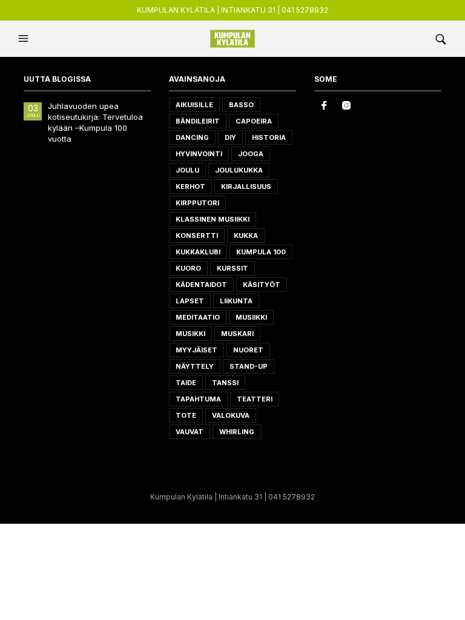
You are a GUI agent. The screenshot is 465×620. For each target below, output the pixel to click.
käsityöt (261, 284)
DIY (230, 137)
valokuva (230, 415)
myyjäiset (196, 350)
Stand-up (248, 366)
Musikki (190, 333)
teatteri (254, 399)
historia (269, 137)
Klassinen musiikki (212, 219)
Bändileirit (198, 121)
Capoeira (254, 121)
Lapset (190, 301)
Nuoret (248, 350)
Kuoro (188, 268)
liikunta (236, 301)
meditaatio (198, 317)
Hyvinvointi (199, 154)
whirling (236, 431)
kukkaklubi (198, 252)
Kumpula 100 (261, 252)
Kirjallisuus (246, 186)
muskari (237, 333)
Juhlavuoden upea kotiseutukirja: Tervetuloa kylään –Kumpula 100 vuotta (95, 122)
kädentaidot (201, 284)
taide (186, 382)
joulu (187, 170)
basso (241, 105)
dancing (192, 137)
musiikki (251, 317)
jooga (250, 154)
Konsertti (197, 235)
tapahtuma (198, 399)
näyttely (195, 366)
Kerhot (190, 186)
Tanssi (225, 382)
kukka (246, 235)
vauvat (189, 431)
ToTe (186, 415)
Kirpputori (197, 203)
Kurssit (232, 268)
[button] (25, 39)
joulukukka (239, 170)
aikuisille (194, 105)
